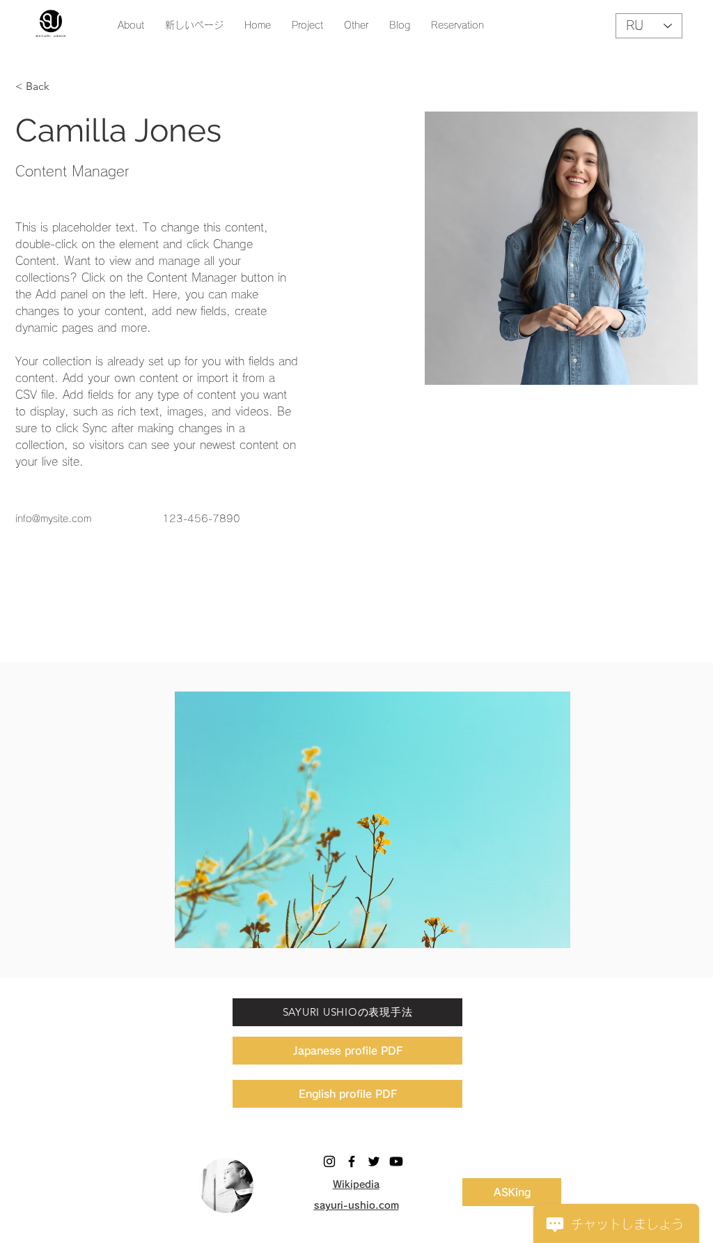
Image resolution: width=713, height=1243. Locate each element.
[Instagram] (329, 1161)
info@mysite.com (53, 519)
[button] (356, 25)
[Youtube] (396, 1161)
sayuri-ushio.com (356, 1205)
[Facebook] (351, 1161)
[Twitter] (374, 1161)
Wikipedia (356, 1184)
